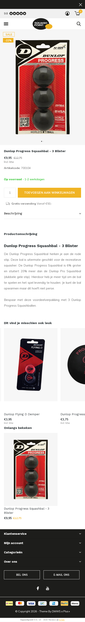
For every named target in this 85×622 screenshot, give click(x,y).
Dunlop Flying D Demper (22, 414)
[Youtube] (47, 588)
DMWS (56, 611)
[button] (6, 24)
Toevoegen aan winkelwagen (49, 192)
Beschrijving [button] (13, 213)
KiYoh (62, 619)
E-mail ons (62, 574)
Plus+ (66, 611)
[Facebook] (38, 588)
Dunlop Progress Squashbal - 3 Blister (26, 511)
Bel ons (22, 574)
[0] (77, 13)
